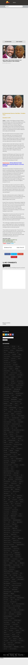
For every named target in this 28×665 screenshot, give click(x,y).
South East (19, 614)
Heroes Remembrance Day (9, 470)
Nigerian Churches (7, 540)
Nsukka (21, 558)
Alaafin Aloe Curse (7, 364)
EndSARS (19, 438)
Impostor (21, 481)
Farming (12, 448)
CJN (16, 409)
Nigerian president (7, 548)
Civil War (11, 409)
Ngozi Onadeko (7, 524)
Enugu (5, 440)
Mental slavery (14, 513)
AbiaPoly (12, 350)
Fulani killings (6, 460)
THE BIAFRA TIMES (6, 238)
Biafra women (6, 395)
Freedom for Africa (13, 456)
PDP (10, 575)
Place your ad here (6, 322)
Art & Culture (19, 374)
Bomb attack (6, 399)
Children (5, 407)
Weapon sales (10, 642)
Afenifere (14, 354)
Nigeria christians (7, 530)
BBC (4, 385)
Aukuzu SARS (6, 381)
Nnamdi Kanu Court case (8, 554)
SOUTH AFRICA (11, 614)
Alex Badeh (15, 364)
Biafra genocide (17, 389)
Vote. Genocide (13, 640)
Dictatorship (13, 425)
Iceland (5, 477)
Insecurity (11, 485)
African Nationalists (16, 356)
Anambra (16, 368)
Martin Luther (6, 513)
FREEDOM (5, 456)
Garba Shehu (6, 462)
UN (18, 634)
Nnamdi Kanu (17, 552)
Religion (12, 593)
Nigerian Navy (6, 546)
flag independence (7, 454)
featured (11, 450)
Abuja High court (11, 352)
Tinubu (5, 630)
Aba (18, 346)
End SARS (13, 438)
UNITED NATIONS (15, 636)
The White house (13, 628)
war (4, 642)
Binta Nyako (18, 395)
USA (10, 638)
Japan (14, 497)
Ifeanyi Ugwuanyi (18, 477)
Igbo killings (10, 479)
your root (5, 648)
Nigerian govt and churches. (9, 544)
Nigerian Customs (7, 542)
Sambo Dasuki (6, 603)
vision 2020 (6, 640)
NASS (5, 522)
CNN (4, 411)
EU (22, 440)
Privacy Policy (20, 654)
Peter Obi (15, 575)
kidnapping (18, 505)
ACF (18, 352)
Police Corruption (19, 577)
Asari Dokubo (6, 376)
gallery (20, 460)
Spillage (13, 622)
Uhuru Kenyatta (7, 634)
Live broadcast (6, 511)
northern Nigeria (7, 558)
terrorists (17, 626)
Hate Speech (6, 468)
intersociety (6, 489)
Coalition (9, 411)
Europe (5, 442)
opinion (16, 571)
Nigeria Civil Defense (17, 530)
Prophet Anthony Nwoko (16, 585)
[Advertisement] (14, 24)
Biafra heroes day (7, 391)
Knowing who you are (8, 507)
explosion (11, 442)
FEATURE (5, 450)
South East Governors (8, 616)
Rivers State (12, 597)
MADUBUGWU (14, 511)
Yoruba (22, 646)
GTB (17, 466)
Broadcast (6, 403)
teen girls (5, 626)
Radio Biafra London (7, 591)
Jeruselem (19, 497)
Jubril (17, 501)
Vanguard (15, 638)
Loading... (4, 324)
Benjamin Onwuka (19, 385)
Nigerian (13, 538)
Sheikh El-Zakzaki (11, 607)
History (17, 470)
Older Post (20, 247)
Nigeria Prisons (16, 536)
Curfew (5, 419)
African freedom (7, 356)
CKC (20, 409)
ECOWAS (17, 432)
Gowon (12, 466)
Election (12, 436)
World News (16, 646)
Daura (15, 421)
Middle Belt (6, 515)
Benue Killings (6, 387)
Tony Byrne (11, 630)
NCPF (9, 522)
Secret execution (7, 605)
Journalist (11, 501)
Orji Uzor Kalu (15, 573)
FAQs (16, 654)
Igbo (5, 479)
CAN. (21, 403)
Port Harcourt (6, 581)
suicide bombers (7, 624)
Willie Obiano (17, 642)
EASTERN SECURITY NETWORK (18, 430)
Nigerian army (20, 538)
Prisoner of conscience (17, 583)
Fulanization (13, 460)
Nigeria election (7, 532)
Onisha (19, 567)
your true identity (13, 648)
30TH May (13, 346)
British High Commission (16, 401)
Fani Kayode (6, 448)
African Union (6, 358)
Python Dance (15, 587)
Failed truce (15, 446)
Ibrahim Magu (16, 475)
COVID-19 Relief (21, 415)
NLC (11, 552)
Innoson (5, 485)
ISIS (14, 495)
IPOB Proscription (7, 491)
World (5, 644)
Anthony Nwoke (7, 370)
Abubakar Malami (19, 350)
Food (14, 454)
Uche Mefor (18, 632)
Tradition (17, 630)
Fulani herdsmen (19, 458)
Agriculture (13, 358)
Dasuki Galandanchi (7, 421)
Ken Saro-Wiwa (6, 505)
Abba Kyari (20, 348)
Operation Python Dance (8, 571)
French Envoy (6, 458)
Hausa (12, 468)
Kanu (12, 503)
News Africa (19, 522)
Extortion (17, 442)
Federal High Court (13, 452)
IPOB (12, 489)
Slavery (5, 612)
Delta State (6, 425)
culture (22, 417)
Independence (14, 483)
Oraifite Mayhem (7, 573)
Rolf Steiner (6, 599)
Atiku (5, 378)
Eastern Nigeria (7, 430)
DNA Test (20, 425)
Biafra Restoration (19, 393)
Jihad (9, 499)
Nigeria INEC (6, 534)
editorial (5, 434)
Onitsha (5, 569)
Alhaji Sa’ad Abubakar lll (8, 366)
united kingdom (7, 636)
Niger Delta (14, 524)
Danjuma (19, 419)
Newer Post (9, 247)
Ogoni (16, 562)
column (12, 413)
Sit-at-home (21, 609)
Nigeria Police (13, 534)
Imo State (15, 481)
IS (15, 493)
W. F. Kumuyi (21, 640)
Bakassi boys (6, 383)
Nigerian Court (16, 540)
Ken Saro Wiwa (18, 503)
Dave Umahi (20, 421)
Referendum (6, 593)
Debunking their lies (16, 423)
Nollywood (6, 556)
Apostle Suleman (13, 372)
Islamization (19, 495)
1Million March (6, 346)
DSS (16, 428)
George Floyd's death (8, 464)
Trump (22, 630)
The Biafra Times (17, 653)
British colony (6, 401)
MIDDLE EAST (13, 515)
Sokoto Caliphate (17, 612)
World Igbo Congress (8, 646)
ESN (18, 440)
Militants (20, 515)
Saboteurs (6, 601)
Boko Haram (15, 397)
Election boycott (19, 436)
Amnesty (11, 368)
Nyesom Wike (6, 560)
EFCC (17, 434)
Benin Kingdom (11, 385)
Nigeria (16, 526)
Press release (13, 581)
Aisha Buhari (6, 360)
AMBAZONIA (17, 366)
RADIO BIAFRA (14, 589)
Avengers (13, 381)
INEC (20, 483)
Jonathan (5, 501)
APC (13, 370)
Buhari (11, 403)
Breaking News (14, 399)
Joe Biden (21, 499)
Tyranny (5, 632)
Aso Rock (19, 376)
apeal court (6, 372)
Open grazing (11, 569)
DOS (12, 428)
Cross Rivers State (15, 417)
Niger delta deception (8, 526)
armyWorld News (11, 374)
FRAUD (19, 454)
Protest (5, 587)
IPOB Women (6, 493)
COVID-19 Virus (7, 417)
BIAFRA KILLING (16, 391)
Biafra (13, 387)
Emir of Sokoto (7, 438)
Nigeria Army (14, 528)
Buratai (16, 403)
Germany (16, 464)
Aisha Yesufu (13, 360)
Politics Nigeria (21, 579)
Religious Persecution (8, 595)
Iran (12, 493)
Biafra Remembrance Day (8, 393)
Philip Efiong (6, 577)
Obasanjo (13, 560)
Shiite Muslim (6, 609)
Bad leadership (20, 381)
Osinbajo (5, 575)
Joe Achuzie (14, 499)
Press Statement (7, 583)
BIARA (12, 395)
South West (6, 618)
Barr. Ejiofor (13, 383)
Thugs (20, 628)
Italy (9, 497)
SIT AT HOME (13, 609)
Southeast (12, 618)
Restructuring (17, 595)
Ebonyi (5, 432)
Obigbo (5, 562)
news (14, 522)
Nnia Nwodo (17, 554)
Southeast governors (8, 620)
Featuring (5, 452)
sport (18, 622)
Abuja (5, 352)
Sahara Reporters (13, 601)
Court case (13, 415)
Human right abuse (7, 475)
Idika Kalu (11, 477)
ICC (21, 475)
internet (18, 487)
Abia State (6, 350)
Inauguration (6, 483)
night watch (6, 552)
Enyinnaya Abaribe (11, 440)
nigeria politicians (7, 536)
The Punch (6, 628)
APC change (18, 370)
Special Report (6, 622)
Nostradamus (15, 558)
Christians (5, 409)
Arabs (21, 372)
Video (20, 638)
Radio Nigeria (16, 591)
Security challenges (16, 605)
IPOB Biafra (17, 489)
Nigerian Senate (7, 550)
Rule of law (17, 599)
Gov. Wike (22, 464)
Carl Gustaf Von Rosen (8, 405)
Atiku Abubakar (11, 378)
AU (17, 378)
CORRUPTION (6, 415)
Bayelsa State (20, 383)
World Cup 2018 (11, 644)
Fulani (12, 458)
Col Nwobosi (6, 413)
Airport (19, 358)
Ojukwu (5, 567)
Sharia (5, 607)
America (5, 368)
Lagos (15, 507)
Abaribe (13, 348)
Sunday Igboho (15, 624)
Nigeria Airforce (7, 528)
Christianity (21, 407)
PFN (20, 575)
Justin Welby (6, 503)
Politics (13, 579)
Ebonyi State (11, 432)
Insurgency (17, 485)
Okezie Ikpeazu (12, 567)
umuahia (13, 634)
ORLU (21, 573)
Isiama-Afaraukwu (7, 495)
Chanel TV (16, 405)
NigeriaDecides (7, 538)
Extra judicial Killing (7, 444)
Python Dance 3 (7, 589)
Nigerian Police (14, 546)
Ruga (12, 599)
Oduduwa (11, 562)
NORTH (11, 556)
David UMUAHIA (7, 423)
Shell (19, 607)
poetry (12, 577)
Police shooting (7, 579)
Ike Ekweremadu (7, 481)
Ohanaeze (22, 562)
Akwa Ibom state (7, 362)
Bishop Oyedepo (7, 397)
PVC (9, 587)
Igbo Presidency (18, 479)
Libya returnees (15, 509)
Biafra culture (19, 387)
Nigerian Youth (15, 550)
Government (6, 466)
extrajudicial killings (18, 444)
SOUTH (5, 614)
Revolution (6, 597)
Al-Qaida (14, 362)
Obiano (18, 560)
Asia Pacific (13, 376)
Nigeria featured (15, 532)
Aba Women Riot (7, 348)
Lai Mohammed (7, 509)
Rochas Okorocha (20, 597)
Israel (5, 497)
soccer (10, 612)
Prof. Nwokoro (6, 585)
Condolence (18, 413)
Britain (20, 399)
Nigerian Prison (16, 548)
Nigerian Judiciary (20, 544)
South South (16, 616)
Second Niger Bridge (20, 603)
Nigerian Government (17, 542)
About (8, 654)
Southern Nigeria (17, 620)
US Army (5, 638)
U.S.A (13, 632)
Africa (19, 354)
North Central (18, 556)
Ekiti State (6, 436)
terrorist (11, 626)
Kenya (13, 505)
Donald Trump (6, 428)
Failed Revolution (7, 446)
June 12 (21, 501)
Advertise (12, 654)
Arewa (5, 374)
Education (11, 434)
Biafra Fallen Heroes (8, 389)
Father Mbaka (19, 448)
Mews (20, 513)
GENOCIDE (13, 462)
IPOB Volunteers (16, 491)
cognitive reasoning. (18, 411)
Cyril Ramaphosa (12, 419)
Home (4, 654)
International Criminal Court (9, 487)
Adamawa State (7, 354)
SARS (12, 603)
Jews (4, 499)
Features (17, 450)
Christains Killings (12, 407)
